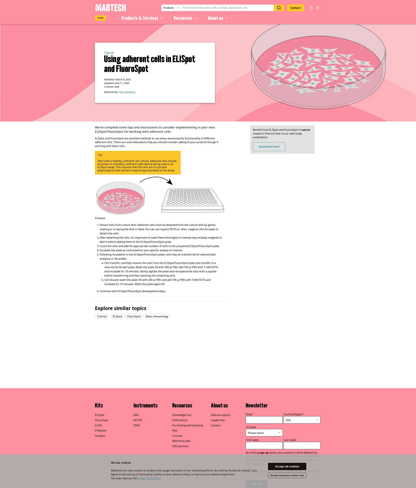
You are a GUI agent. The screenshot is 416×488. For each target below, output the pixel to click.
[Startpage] (110, 11)
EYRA (137, 425)
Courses (177, 435)
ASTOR (138, 420)
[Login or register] (318, 8)
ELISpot (99, 415)
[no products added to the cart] (311, 8)
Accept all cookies (287, 466)
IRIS (136, 415)
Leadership (218, 420)
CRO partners (180, 446)
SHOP (101, 17)
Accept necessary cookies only (287, 475)
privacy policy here (149, 478)
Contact (295, 8)
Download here (269, 146)
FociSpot (100, 435)
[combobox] (228, 7)
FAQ (174, 430)
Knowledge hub (181, 415)
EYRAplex (100, 430)
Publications (180, 420)
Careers (216, 425)
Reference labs (181, 441)
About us (215, 18)
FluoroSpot (101, 420)
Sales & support (220, 415)
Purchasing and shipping (187, 425)
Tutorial (109, 52)
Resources (183, 18)
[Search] (279, 8)
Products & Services (140, 18)
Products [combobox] (168, 8)
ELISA (98, 425)
